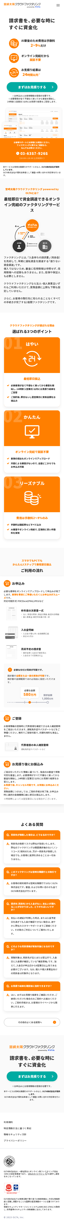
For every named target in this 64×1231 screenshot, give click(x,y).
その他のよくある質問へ (30, 1022)
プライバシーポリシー (15, 1140)
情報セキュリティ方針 (15, 1134)
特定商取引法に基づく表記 (17, 1128)
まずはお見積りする (32, 87)
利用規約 (8, 1122)
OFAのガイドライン (36, 1173)
